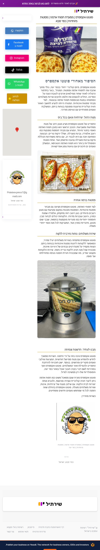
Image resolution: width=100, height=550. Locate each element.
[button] (17, 129)
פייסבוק (31, 527)
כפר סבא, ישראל (17, 201)
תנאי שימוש (23, 532)
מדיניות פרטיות (39, 532)
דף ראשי (60, 527)
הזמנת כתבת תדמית (47, 527)
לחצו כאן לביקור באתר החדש (35, 3)
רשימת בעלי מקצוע (15, 527)
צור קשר (10, 532)
